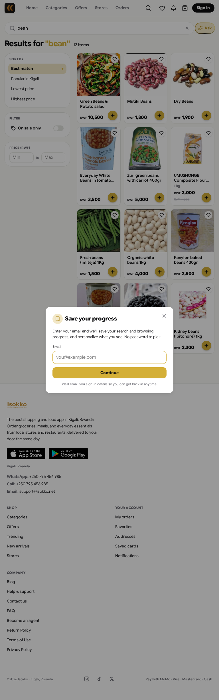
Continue (109, 372)
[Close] (164, 315)
